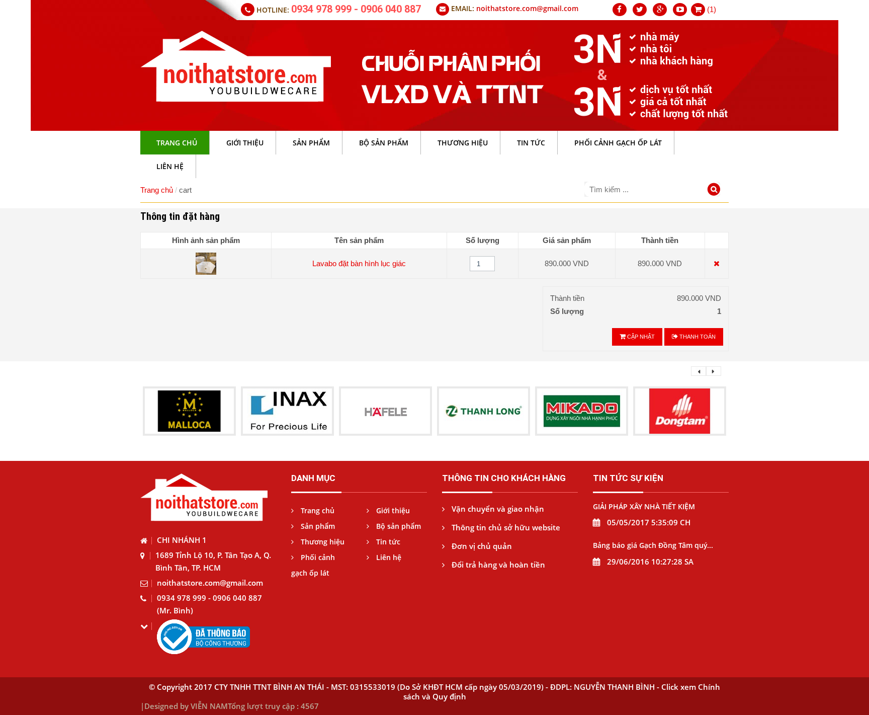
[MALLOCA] (189, 410)
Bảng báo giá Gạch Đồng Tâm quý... (653, 545)
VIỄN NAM (209, 706)
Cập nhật (640, 337)
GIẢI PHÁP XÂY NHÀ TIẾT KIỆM (644, 506)
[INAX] (287, 410)
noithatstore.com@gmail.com (527, 8)
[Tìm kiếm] (715, 190)
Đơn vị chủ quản (481, 546)
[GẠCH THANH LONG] (484, 410)
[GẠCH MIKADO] (582, 410)
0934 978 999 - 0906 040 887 (356, 9)
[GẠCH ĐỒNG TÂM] (680, 410)
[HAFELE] (385, 410)
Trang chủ (156, 190)
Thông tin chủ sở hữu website (505, 527)
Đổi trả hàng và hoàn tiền (497, 565)
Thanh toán (697, 337)
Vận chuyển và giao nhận (497, 509)
